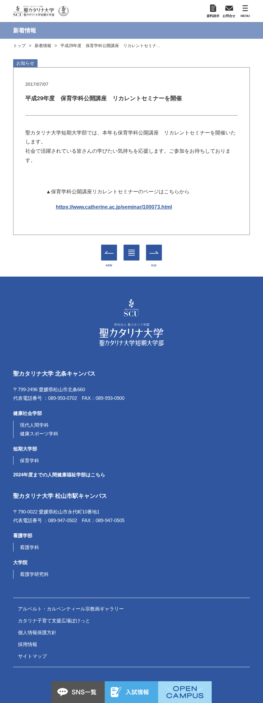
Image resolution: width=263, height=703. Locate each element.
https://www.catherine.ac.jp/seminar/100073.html (114, 207)
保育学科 (29, 460)
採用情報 (27, 644)
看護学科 (29, 547)
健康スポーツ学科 (39, 433)
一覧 (131, 248)
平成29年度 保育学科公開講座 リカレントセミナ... (110, 45)
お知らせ (25, 63)
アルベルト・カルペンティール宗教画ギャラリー (71, 608)
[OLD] (154, 253)
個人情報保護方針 (37, 632)
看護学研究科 (34, 574)
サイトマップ (32, 656)
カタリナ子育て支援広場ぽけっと (54, 620)
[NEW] (109, 253)
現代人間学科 (34, 425)
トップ (19, 45)
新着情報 (43, 45)
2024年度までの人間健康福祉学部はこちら (59, 474)
